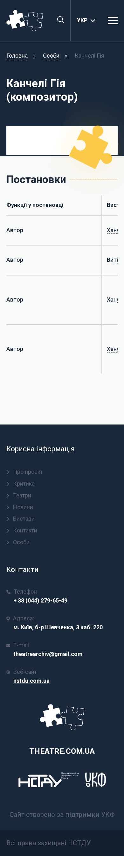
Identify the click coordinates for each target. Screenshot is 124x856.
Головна (17, 55)
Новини (23, 507)
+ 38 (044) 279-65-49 (40, 600)
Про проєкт (28, 471)
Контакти (25, 530)
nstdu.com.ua (31, 680)
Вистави (24, 518)
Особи (51, 55)
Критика (24, 483)
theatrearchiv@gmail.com (48, 654)
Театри (22, 495)
